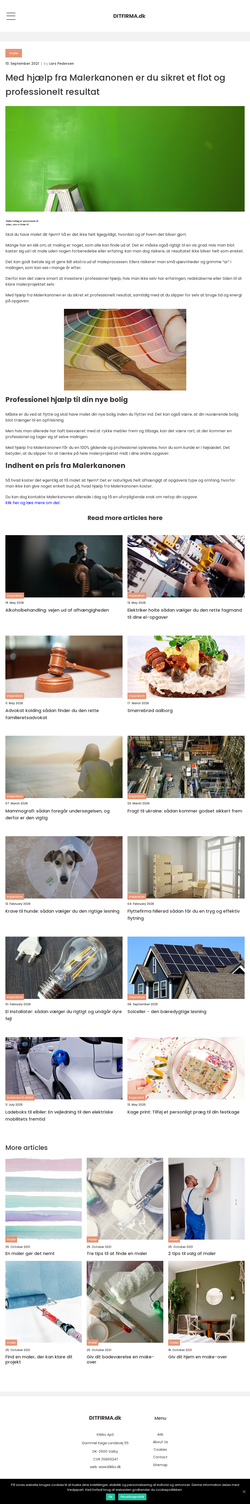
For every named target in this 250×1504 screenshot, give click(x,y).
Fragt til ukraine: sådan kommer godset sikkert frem (184, 811)
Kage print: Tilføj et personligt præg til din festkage (183, 1112)
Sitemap (160, 1464)
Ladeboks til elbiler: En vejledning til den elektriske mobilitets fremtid (59, 1115)
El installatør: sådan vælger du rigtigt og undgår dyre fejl (63, 1015)
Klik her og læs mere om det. (33, 503)
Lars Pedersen (61, 63)
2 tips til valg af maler (192, 1253)
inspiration (15, 596)
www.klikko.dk (110, 1466)
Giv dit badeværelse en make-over (120, 1359)
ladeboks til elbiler (20, 1097)
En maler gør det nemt (30, 1253)
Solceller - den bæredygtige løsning (166, 1011)
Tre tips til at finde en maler (117, 1253)
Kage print (136, 1097)
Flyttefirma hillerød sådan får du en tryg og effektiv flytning (183, 914)
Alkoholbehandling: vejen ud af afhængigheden (57, 610)
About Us (160, 1441)
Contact (160, 1457)
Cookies (160, 1449)
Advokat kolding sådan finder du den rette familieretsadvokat (52, 714)
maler (13, 53)
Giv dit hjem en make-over (197, 1357)
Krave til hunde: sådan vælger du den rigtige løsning (62, 911)
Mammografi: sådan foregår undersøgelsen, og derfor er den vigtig (57, 814)
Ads (160, 1434)
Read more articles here (125, 518)
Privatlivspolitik (132, 1497)
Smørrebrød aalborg (150, 710)
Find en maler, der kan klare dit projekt (39, 1359)
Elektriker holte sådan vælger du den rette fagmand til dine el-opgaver (184, 613)
